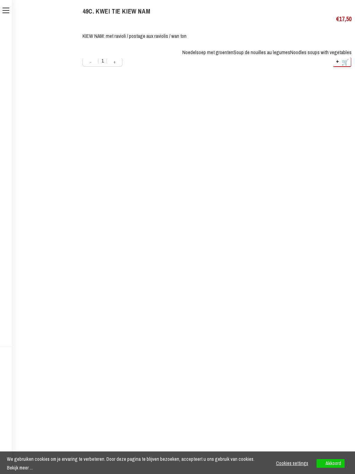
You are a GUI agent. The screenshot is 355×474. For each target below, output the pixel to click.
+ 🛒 (342, 61)
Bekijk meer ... (20, 468)
